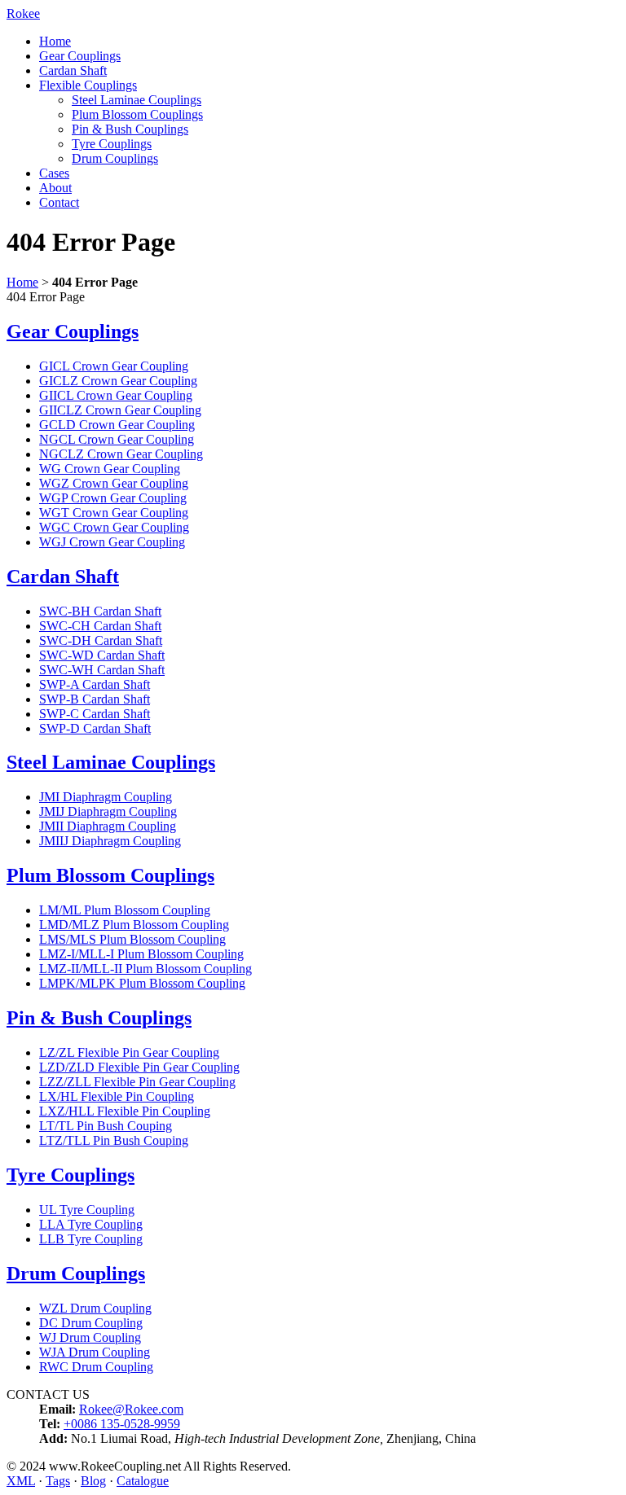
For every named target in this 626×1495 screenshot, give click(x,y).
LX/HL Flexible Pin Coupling (116, 1096)
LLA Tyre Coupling (91, 1224)
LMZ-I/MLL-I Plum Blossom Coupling (141, 954)
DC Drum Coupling (91, 1323)
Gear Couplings (80, 56)
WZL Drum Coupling (95, 1308)
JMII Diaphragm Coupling (107, 826)
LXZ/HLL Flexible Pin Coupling (124, 1111)
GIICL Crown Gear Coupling (115, 395)
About (55, 188)
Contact (59, 202)
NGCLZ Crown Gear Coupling (121, 454)
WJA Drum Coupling (94, 1352)
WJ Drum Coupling (90, 1337)
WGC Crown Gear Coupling (114, 527)
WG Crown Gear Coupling (109, 469)
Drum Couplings (115, 158)
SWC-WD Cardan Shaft (102, 655)
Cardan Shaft (73, 70)
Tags (58, 1481)
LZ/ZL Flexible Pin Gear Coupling (129, 1052)
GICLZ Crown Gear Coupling (118, 381)
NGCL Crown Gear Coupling (116, 439)
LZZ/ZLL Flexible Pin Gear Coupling (137, 1082)
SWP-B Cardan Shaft (94, 699)
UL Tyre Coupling (86, 1210)
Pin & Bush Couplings (130, 129)
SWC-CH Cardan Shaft (100, 626)
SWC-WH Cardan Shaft (102, 670)
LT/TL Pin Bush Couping (105, 1126)
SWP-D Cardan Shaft (95, 728)
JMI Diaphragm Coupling (105, 797)
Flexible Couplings (88, 85)
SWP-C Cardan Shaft (94, 714)
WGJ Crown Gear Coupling (112, 542)
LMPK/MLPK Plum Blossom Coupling (142, 983)
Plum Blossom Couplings (137, 114)
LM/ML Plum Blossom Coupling (124, 910)
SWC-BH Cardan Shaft (100, 611)
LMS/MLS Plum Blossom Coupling (132, 939)
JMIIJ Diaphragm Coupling (110, 841)
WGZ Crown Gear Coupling (113, 483)
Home (55, 41)
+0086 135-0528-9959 (122, 1424)
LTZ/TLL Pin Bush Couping (113, 1140)
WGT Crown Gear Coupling (113, 513)
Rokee (23, 13)
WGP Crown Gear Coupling (113, 498)
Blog (93, 1481)
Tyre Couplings (112, 144)
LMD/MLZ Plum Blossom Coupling (134, 925)
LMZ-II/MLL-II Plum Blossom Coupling (145, 968)
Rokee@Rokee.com (131, 1409)
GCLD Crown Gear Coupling (117, 425)
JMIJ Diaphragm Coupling (108, 811)
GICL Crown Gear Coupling (113, 366)
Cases (54, 173)
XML (21, 1481)
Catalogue (143, 1481)
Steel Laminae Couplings (136, 100)
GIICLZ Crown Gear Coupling (120, 410)
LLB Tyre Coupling (91, 1239)
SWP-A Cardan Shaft (94, 684)
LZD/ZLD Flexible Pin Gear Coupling (139, 1067)
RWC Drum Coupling (96, 1367)
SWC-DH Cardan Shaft (100, 640)
